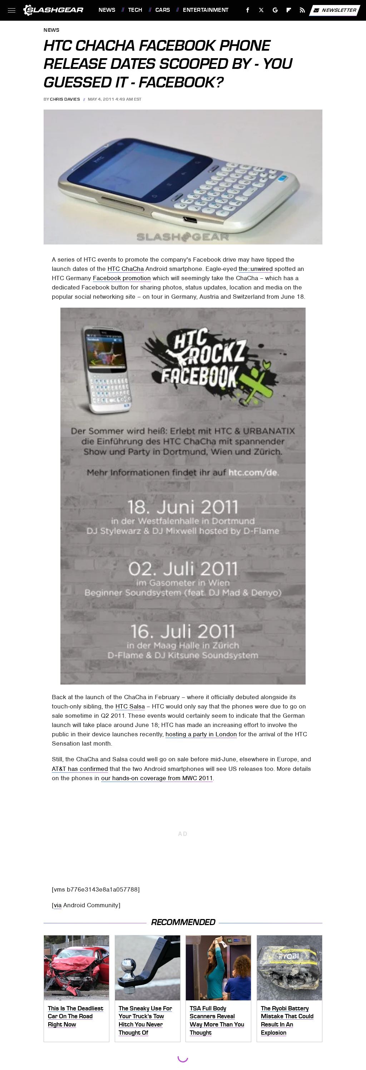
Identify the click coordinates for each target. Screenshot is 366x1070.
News (107, 10)
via (57, 905)
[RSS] (302, 10)
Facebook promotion (122, 278)
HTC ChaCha (126, 269)
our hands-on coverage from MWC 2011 (157, 778)
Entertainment (205, 10)
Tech (135, 10)
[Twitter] (261, 10)
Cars (162, 10)
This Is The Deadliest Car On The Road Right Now (75, 1016)
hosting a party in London (201, 734)
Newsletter (339, 9)
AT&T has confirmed (80, 769)
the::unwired (256, 269)
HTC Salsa (130, 706)
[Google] (275, 10)
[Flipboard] (289, 10)
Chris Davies (65, 99)
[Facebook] (248, 10)
